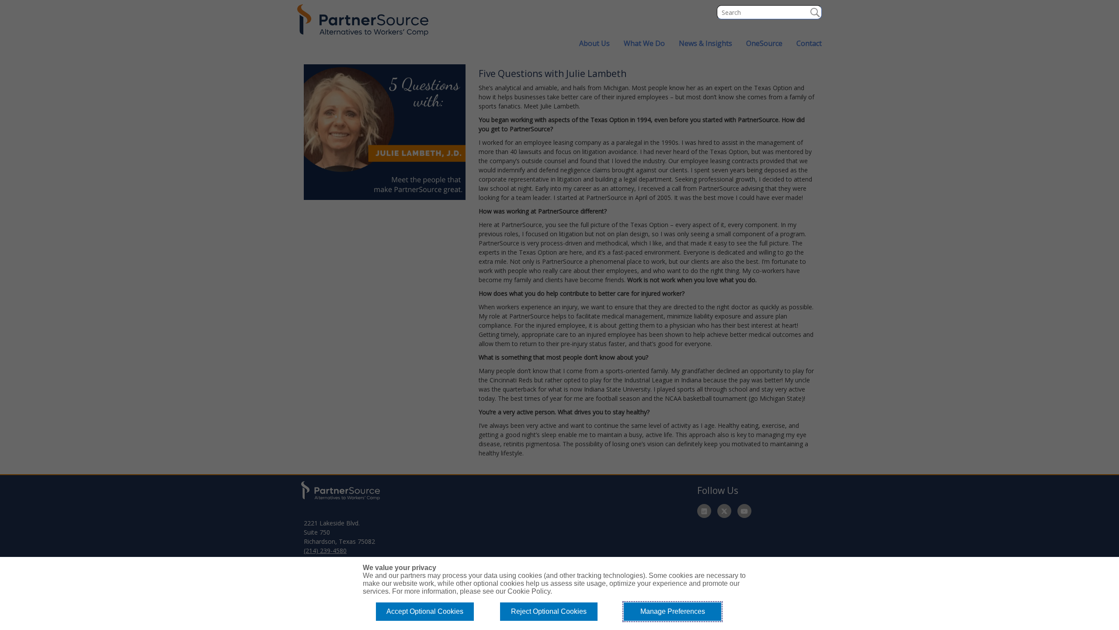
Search (815, 12)
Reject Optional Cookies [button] (549, 611)
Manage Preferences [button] (672, 611)
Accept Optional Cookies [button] (424, 611)
